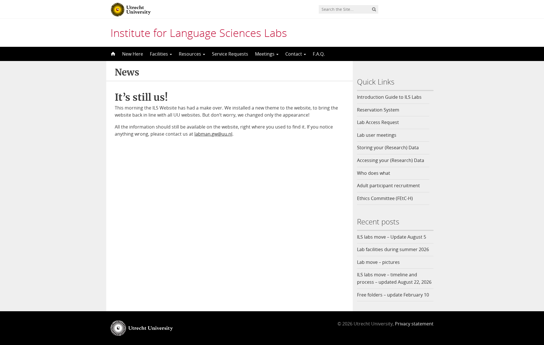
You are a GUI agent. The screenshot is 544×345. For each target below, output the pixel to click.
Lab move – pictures (378, 262)
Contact (294, 54)
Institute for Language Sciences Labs (198, 32)
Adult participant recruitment (388, 185)
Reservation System (378, 110)
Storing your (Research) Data (388, 147)
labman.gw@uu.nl (213, 134)
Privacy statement (414, 324)
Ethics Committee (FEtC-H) (385, 198)
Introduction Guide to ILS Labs (389, 97)
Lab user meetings (376, 135)
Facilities (159, 54)
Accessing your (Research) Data (390, 160)
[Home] (112, 54)
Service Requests (230, 54)
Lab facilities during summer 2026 (393, 249)
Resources (190, 54)
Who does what (373, 173)
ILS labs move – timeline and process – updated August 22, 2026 (394, 278)
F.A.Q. (319, 54)
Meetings (265, 54)
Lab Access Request (378, 122)
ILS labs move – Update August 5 (391, 237)
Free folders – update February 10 (393, 295)
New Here (132, 54)
